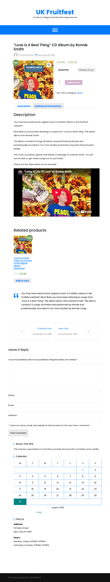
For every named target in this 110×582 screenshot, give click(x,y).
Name (11, 395)
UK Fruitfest (55, 12)
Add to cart (73, 82)
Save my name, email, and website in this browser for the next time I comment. (50, 425)
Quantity (63, 69)
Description (24, 106)
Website (12, 415)
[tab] (24, 106)
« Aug (38, 512)
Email (10, 405)
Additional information (47, 106)
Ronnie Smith (27, 55)
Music (80, 92)
